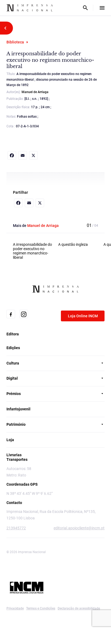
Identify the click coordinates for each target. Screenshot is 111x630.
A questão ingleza (73, 245)
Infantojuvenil (18, 409)
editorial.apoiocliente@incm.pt (79, 528)
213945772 (16, 528)
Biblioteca (15, 42)
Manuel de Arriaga (35, 92)
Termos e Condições (40, 608)
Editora (12, 334)
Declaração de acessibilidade (79, 608)
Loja (10, 440)
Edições (13, 348)
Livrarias (14, 455)
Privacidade (15, 608)
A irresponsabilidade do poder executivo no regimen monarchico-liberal (32, 251)
